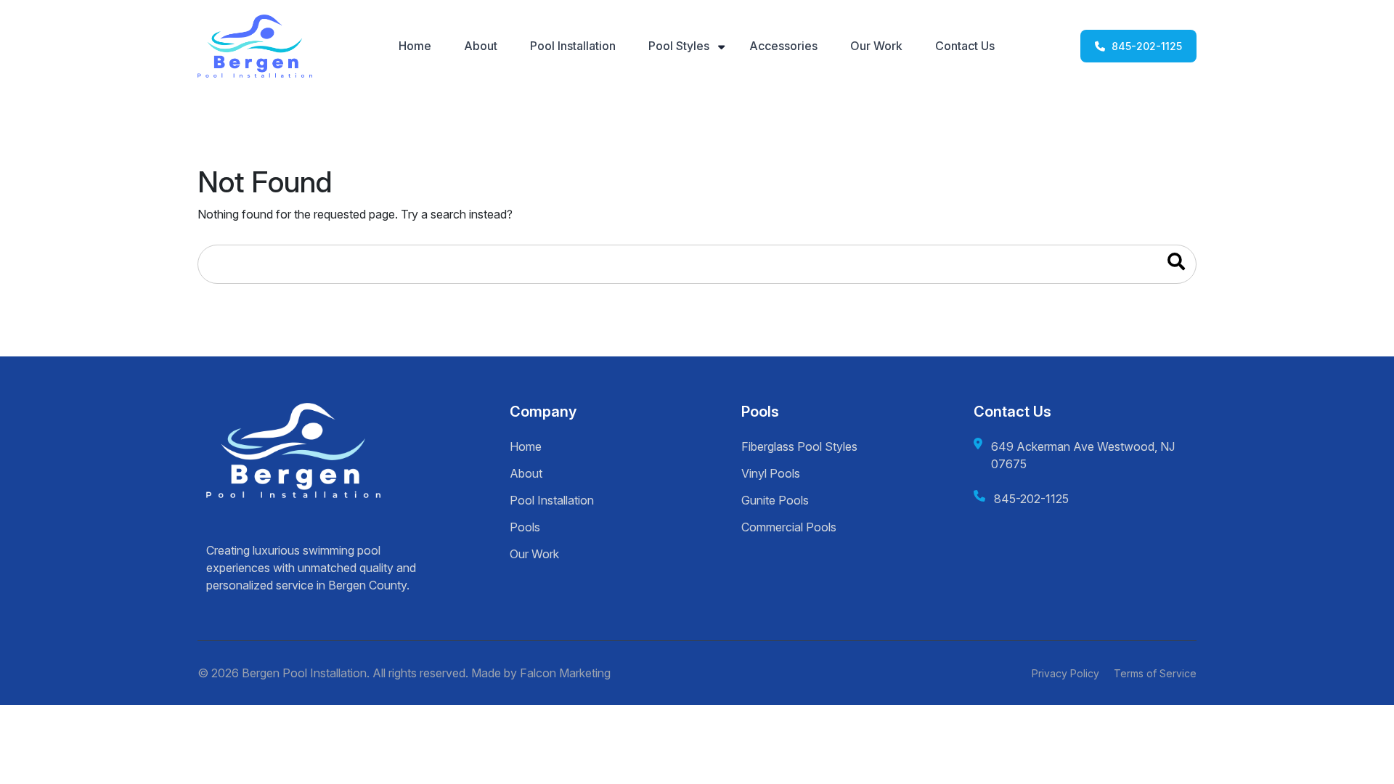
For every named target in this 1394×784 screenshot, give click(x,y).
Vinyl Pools (770, 473)
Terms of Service (1155, 673)
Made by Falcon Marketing (541, 673)
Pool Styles (678, 46)
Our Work (876, 46)
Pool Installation (573, 46)
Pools (525, 527)
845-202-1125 (1145, 46)
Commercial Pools (788, 527)
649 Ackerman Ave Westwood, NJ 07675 (1083, 455)
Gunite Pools (775, 500)
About (480, 46)
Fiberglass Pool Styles (799, 446)
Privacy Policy (1065, 673)
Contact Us (965, 46)
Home (415, 46)
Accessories (783, 46)
